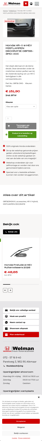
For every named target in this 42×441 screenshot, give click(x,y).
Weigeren (21, 427)
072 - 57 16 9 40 (12, 357)
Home (5, 11)
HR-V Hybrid (32, 201)
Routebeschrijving (14, 366)
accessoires (21, 201)
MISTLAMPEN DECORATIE (14, 204)
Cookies (14, 438)
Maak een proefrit (18, 316)
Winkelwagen (26, 3)
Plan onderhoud (17, 334)
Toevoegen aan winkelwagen (22, 126)
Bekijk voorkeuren (21, 433)
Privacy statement (24, 438)
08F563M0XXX (9, 201)
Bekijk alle (12, 232)
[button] (39, 397)
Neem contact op (17, 322)
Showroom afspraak (19, 328)
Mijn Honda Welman (31, 4)
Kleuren (9, 102)
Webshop (12, 11)
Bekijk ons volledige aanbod (22, 310)
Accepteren (21, 421)
